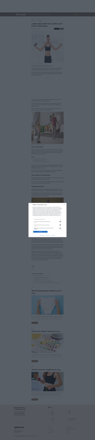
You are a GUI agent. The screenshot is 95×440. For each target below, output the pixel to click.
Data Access (47, 235)
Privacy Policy (53, 235)
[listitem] (47, 219)
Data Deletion (42, 235)
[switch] (59, 221)
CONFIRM (40, 231)
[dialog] (47, 220)
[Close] (65, 205)
